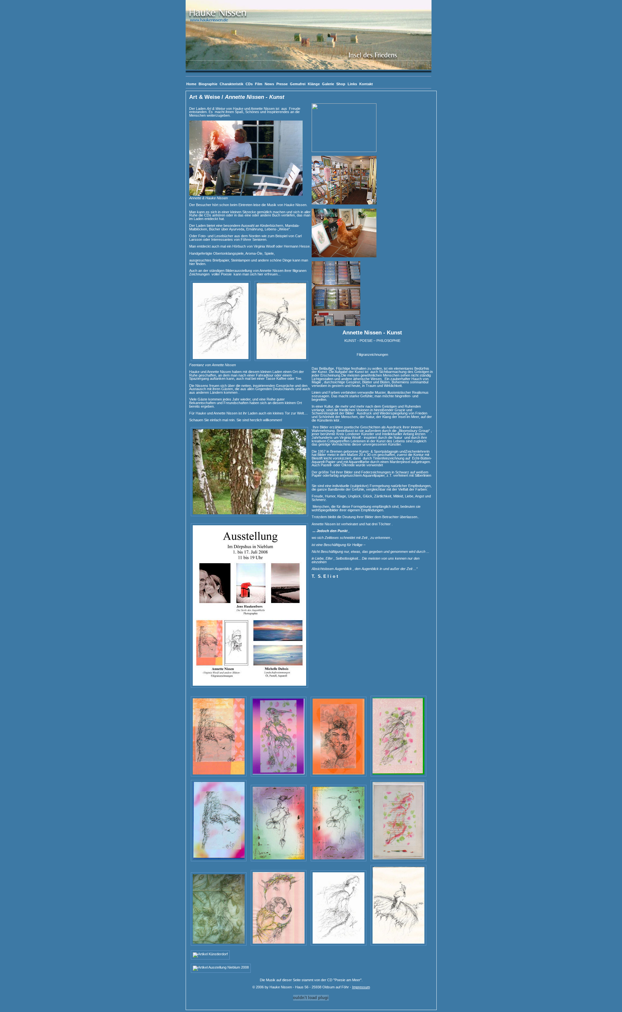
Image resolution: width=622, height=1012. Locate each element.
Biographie (208, 84)
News (269, 84)
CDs (249, 84)
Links (352, 84)
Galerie (328, 84)
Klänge (314, 84)
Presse (282, 84)
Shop (340, 84)
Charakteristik (231, 84)
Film (258, 84)
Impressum (361, 987)
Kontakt (366, 84)
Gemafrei (297, 84)
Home (191, 84)
